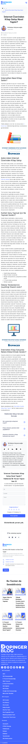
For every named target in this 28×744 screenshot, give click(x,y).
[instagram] (8, 449)
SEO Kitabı (6, 688)
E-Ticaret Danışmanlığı (9, 678)
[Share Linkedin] (12, 537)
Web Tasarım (6, 681)
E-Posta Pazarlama (8, 683)
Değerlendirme (13, 507)
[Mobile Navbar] (26, 2)
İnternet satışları (5, 179)
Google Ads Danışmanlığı (10, 691)
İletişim (5, 731)
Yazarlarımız (6, 736)
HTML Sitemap (7, 726)
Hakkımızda (6, 728)
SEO (4, 674)
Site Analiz (6, 705)
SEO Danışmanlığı (8, 676)
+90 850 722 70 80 (9, 559)
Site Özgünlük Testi (8, 712)
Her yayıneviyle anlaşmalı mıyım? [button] (10, 422)
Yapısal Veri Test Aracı (9, 717)
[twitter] (4, 449)
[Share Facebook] (9, 537)
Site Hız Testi (6, 709)
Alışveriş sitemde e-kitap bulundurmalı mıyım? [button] (10, 435)
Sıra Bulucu (6, 702)
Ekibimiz (5, 733)
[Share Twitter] (15, 537)
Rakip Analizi (6, 707)
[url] (20, 449)
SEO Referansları (7, 738)
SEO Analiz (6, 700)
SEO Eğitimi (6, 686)
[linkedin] (12, 449)
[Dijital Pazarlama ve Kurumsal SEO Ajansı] (2, 8)
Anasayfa (5, 723)
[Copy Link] (18, 537)
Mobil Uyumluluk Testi (9, 714)
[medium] (16, 449)
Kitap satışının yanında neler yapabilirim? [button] (11, 428)
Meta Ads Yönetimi (8, 693)
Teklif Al (6, 570)
